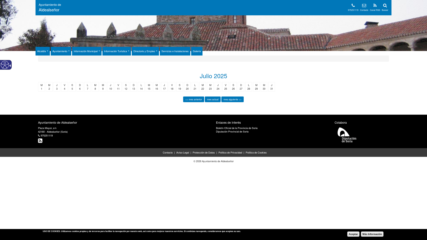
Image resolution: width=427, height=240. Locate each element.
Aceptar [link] (353, 234)
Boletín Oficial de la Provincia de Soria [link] (237, 128)
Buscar (385, 9)
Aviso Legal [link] (182, 152)
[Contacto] (364, 5)
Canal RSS (375, 9)
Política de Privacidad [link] (230, 152)
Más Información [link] (372, 234)
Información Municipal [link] (86, 51)
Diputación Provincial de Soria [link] (232, 131)
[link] (40, 141)
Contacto (364, 9)
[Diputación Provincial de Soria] (347, 134)
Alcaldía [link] (42, 51)
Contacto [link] (168, 152)
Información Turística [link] (116, 51)
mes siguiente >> (233, 99)
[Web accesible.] (5, 65)
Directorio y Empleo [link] (144, 51)
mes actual (213, 99)
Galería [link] (197, 51)
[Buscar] (385, 5)
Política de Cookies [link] (256, 152)
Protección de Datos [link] (204, 152)
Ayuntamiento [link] (60, 51)
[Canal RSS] (375, 5)
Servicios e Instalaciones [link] (175, 51)
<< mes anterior (193, 99)
